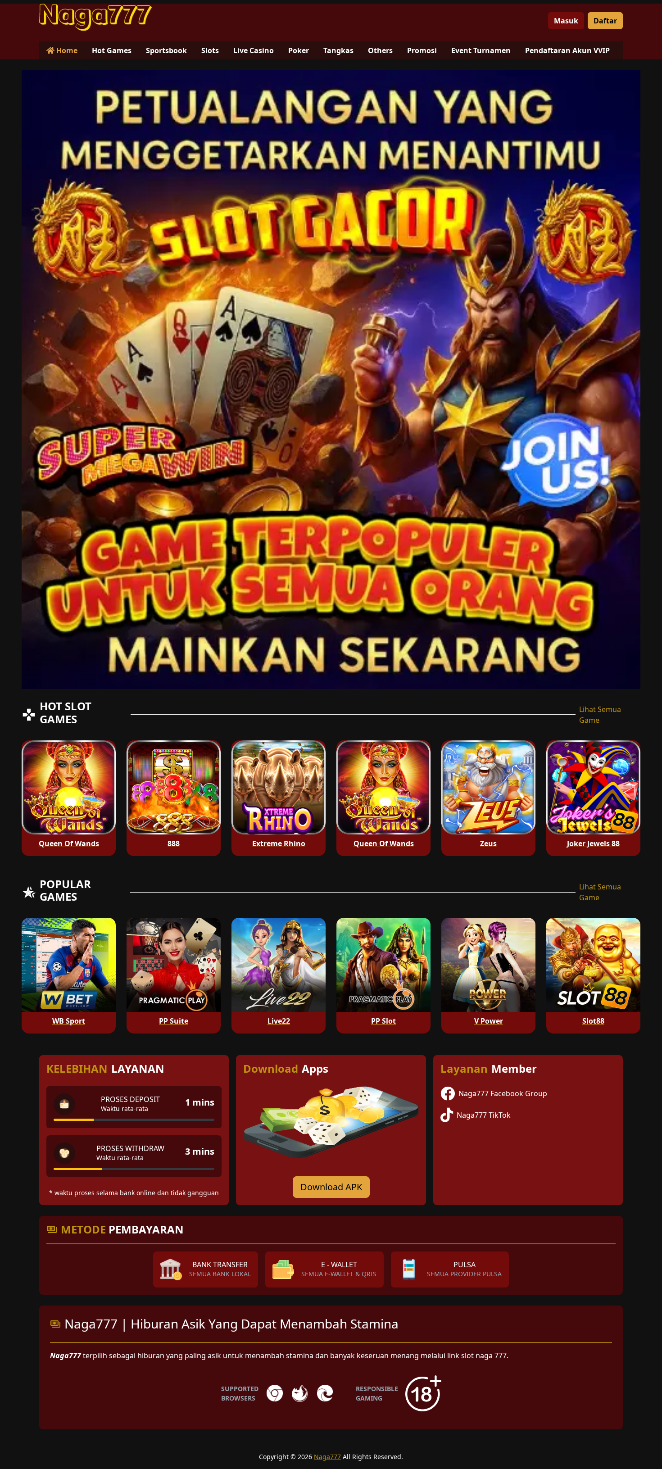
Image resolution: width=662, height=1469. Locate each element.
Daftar (605, 21)
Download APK (331, 1187)
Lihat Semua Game (600, 714)
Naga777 (327, 1456)
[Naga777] (95, 17)
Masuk (566, 21)
